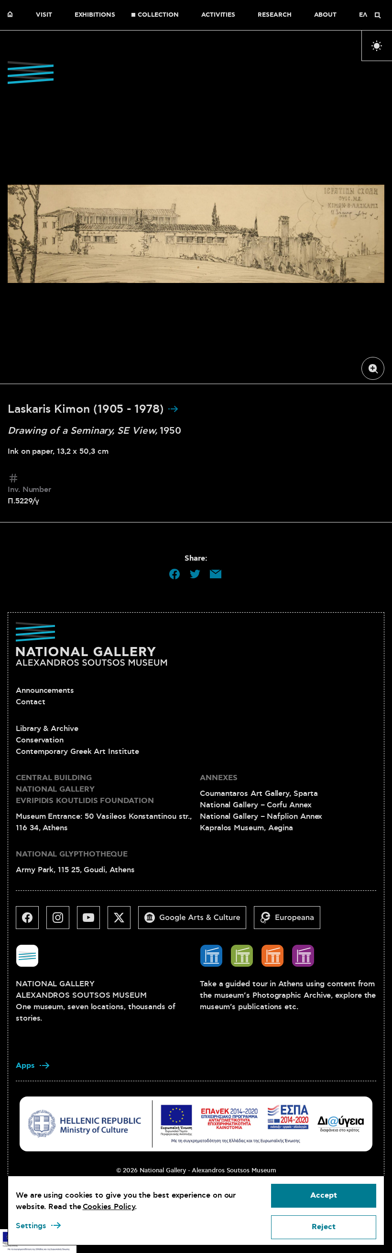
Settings (31, 1226)
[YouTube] (92, 921)
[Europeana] (291, 921)
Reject (324, 1227)
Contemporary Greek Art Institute (77, 751)
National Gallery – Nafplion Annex (261, 816)
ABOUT (325, 15)
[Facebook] (31, 921)
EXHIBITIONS (95, 15)
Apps (25, 1066)
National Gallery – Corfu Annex (256, 805)
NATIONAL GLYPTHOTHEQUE (72, 854)
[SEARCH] (377, 15)
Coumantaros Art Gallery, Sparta (259, 793)
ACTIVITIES (218, 15)
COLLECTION (158, 15)
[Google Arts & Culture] (196, 921)
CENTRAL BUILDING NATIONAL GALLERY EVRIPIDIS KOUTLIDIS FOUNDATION (85, 789)
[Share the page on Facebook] (174, 574)
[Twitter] (123, 921)
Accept (323, 1195)
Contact (30, 702)
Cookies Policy (109, 1206)
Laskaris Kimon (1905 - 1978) (87, 409)
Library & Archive (47, 728)
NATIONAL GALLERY (12, 15)
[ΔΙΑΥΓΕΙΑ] (341, 1123)
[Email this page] (215, 574)
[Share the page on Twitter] (195, 574)
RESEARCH (274, 15)
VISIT (44, 15)
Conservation (40, 740)
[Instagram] (61, 921)
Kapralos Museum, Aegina (246, 828)
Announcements (45, 690)
